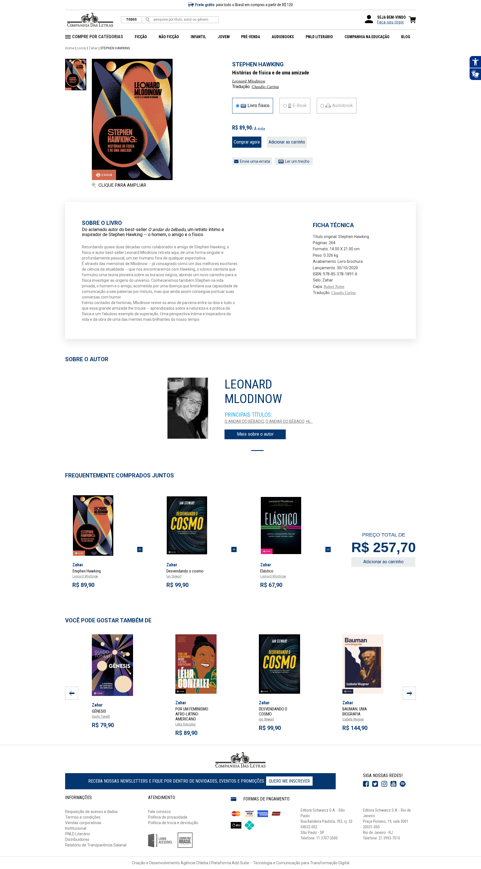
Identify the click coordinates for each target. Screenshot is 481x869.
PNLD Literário (77, 834)
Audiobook (342, 105)
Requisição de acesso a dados (91, 811)
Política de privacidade (167, 817)
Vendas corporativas (83, 823)
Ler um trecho (297, 161)
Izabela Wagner (353, 719)
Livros (81, 48)
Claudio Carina (265, 86)
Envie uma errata (255, 161)
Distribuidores (77, 839)
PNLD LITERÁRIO (319, 37)
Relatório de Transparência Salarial (95, 845)
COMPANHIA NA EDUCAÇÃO (367, 37)
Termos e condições (82, 817)
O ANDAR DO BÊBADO (244, 421)
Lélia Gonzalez (185, 724)
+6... (309, 421)
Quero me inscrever (289, 781)
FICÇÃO (141, 37)
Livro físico (258, 105)
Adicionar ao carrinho (287, 142)
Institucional (75, 828)
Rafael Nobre (334, 287)
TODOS (131, 19)
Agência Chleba (194, 863)
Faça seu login (390, 22)
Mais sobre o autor (255, 434)
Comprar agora (247, 142)
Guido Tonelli (101, 716)
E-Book (300, 105)
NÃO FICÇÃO (169, 37)
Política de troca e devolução (173, 823)
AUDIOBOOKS (283, 37)
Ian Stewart (173, 576)
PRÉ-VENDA (250, 37)
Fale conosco (159, 811)
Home (69, 48)
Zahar (93, 48)
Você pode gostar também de (108, 620)
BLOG (405, 37)
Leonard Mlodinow (248, 81)
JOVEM (224, 37)
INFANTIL (198, 37)
